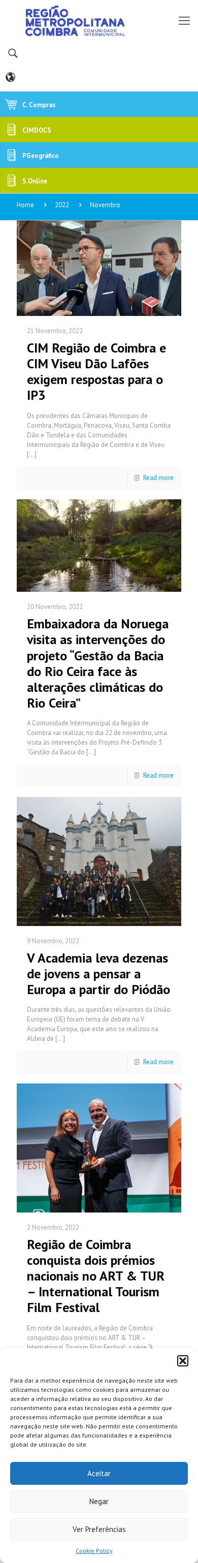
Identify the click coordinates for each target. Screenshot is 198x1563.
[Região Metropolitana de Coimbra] (99, 20)
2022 (62, 205)
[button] (183, 1361)
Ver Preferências (99, 1529)
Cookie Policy (94, 1550)
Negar (99, 1501)
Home (25, 205)
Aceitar (99, 1473)
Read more (158, 477)
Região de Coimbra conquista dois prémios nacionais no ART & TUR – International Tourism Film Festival (95, 1276)
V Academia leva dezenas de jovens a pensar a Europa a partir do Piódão (98, 973)
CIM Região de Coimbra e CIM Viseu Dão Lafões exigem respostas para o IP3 (96, 371)
